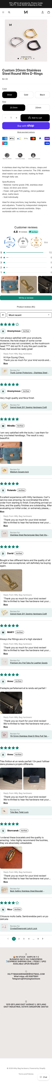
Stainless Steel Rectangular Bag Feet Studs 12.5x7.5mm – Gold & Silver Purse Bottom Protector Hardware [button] (29, 535)
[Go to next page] (43, 939)
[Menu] (3, 12)
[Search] (9, 12)
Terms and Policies (26, 1074)
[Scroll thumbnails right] (48, 284)
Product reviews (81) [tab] (26, 307)
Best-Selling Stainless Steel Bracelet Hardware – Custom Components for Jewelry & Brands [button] (26, 891)
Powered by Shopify (37, 1068)
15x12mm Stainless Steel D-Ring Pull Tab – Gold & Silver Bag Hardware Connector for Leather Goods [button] (29, 736)
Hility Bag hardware (21, 1068)
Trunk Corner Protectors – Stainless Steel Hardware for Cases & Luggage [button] (28, 372)
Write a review (26, 297)
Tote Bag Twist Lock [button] (19, 812)
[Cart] (49, 12)
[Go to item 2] (28, 284)
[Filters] (3, 315)
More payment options (26, 132)
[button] (26, 252)
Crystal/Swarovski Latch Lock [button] (23, 928)
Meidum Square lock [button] (19, 472)
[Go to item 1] (9, 284)
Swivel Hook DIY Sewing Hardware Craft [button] (28, 407)
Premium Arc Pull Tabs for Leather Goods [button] (28, 663)
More (46, 242)
